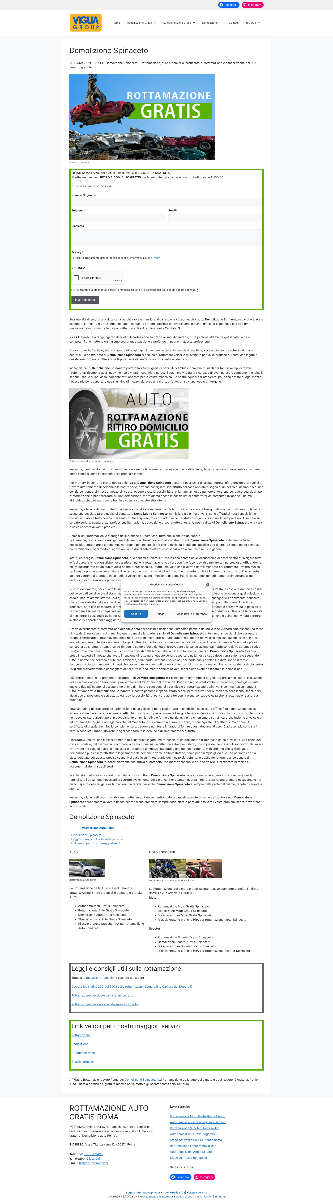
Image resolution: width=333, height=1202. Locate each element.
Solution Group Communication (193, 1196)
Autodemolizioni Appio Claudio (191, 1151)
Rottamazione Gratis (139, 22)
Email (172, 210)
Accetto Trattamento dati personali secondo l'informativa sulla (117, 257)
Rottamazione (81, 1035)
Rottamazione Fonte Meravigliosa (193, 1146)
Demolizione (210, 22)
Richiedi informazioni (93, 1163)
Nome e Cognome (84, 195)
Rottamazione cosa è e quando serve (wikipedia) (105, 1004)
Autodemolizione (83, 1053)
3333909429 (93, 1154)
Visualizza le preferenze (191, 613)
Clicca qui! (93, 1158)
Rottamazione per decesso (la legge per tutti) (103, 995)
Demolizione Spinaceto (86, 835)
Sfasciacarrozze (82, 1061)
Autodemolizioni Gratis (177, 22)
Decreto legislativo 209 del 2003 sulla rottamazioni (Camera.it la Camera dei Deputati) (131, 986)
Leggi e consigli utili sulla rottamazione (97, 839)
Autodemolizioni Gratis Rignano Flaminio (198, 1122)
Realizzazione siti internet (155, 1196)
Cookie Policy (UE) (174, 1192)
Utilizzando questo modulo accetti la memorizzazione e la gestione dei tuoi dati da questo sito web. (136, 289)
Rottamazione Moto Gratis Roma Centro (197, 1116)
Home (116, 22)
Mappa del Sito (197, 1192)
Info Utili (251, 22)
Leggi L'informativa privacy (143, 1192)
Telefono (78, 210)
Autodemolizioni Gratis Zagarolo (192, 1134)
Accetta (136, 613)
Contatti (234, 22)
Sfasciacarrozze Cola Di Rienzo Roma (196, 1140)
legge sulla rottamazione (99, 977)
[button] (207, 584)
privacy (155, 257)
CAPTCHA (78, 268)
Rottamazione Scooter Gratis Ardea (194, 1128)
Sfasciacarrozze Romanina (188, 1157)
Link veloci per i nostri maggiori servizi (96, 843)
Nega (161, 613)
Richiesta (77, 226)
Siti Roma (220, 1196)
